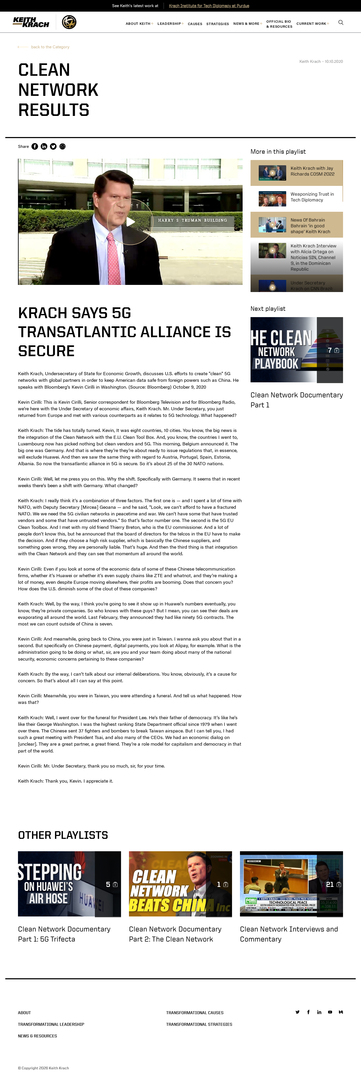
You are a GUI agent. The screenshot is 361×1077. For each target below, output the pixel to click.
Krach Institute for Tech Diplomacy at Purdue (209, 5)
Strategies (217, 24)
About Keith (138, 24)
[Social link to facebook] (308, 1012)
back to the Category (50, 46)
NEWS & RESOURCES (37, 1036)
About (24, 1012)
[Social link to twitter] (297, 1012)
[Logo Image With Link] (69, 22)
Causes (195, 24)
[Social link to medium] (341, 1012)
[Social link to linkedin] (319, 1012)
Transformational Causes (195, 1012)
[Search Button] (341, 23)
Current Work (311, 24)
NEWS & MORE (246, 24)
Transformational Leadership (51, 1024)
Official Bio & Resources (279, 24)
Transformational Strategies (199, 1024)
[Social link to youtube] (330, 1012)
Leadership (169, 24)
